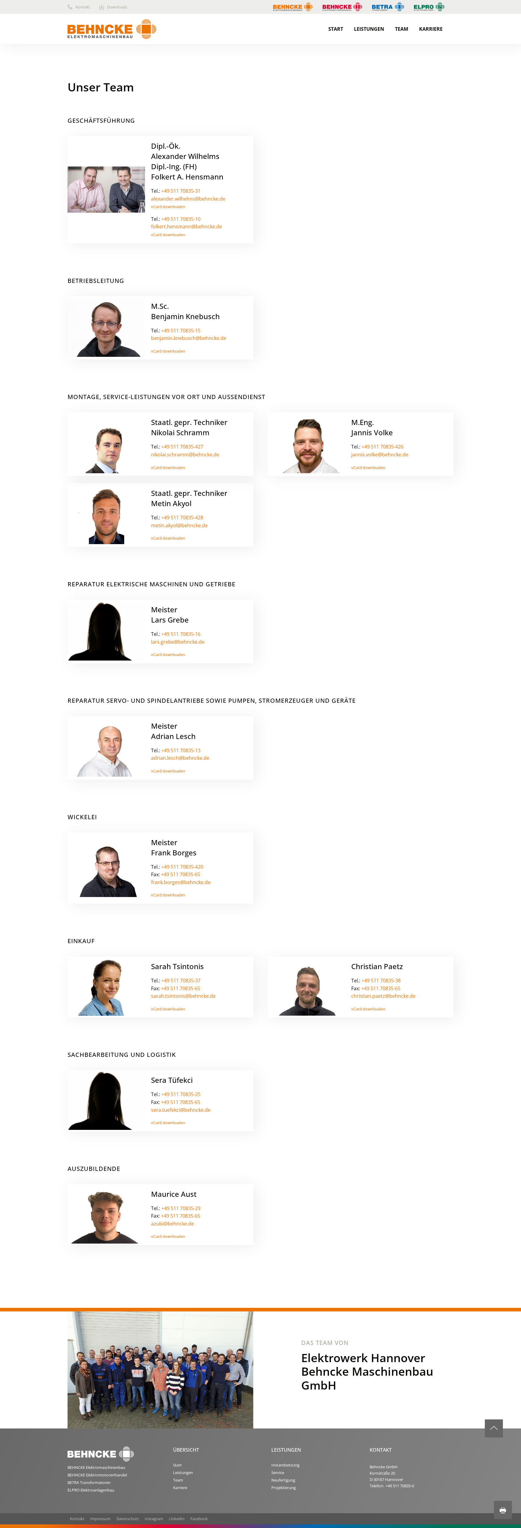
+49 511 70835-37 (181, 980)
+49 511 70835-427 (182, 446)
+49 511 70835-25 (181, 1094)
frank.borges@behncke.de (180, 882)
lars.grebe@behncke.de (177, 642)
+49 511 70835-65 (180, 874)
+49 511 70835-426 (382, 446)
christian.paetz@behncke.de (383, 996)
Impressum (100, 1518)
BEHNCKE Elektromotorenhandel (97, 1475)
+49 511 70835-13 (181, 750)
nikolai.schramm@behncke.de (185, 454)
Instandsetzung (285, 1465)
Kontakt (83, 7)
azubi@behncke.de (172, 1223)
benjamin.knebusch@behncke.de (188, 338)
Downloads (117, 7)
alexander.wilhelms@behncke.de (188, 198)
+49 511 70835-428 (182, 517)
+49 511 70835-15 (181, 330)
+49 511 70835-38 (381, 980)
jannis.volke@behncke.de (379, 454)
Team (401, 29)
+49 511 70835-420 (182, 867)
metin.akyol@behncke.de (179, 525)
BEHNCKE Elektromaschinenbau (96, 1467)
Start (335, 29)
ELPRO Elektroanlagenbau (91, 1490)
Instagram (154, 1518)
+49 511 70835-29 (181, 1208)
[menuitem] (83, 7)
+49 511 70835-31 (181, 191)
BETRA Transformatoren (89, 1482)
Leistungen (369, 29)
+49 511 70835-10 (181, 219)
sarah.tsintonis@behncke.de (183, 996)
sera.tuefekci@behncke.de (180, 1110)
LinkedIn (177, 1518)
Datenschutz (127, 1518)
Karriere (431, 29)
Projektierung (283, 1487)
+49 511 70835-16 (181, 634)
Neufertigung (283, 1480)
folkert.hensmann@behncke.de (186, 226)
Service (277, 1472)
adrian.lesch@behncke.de (180, 758)
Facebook (199, 1518)
